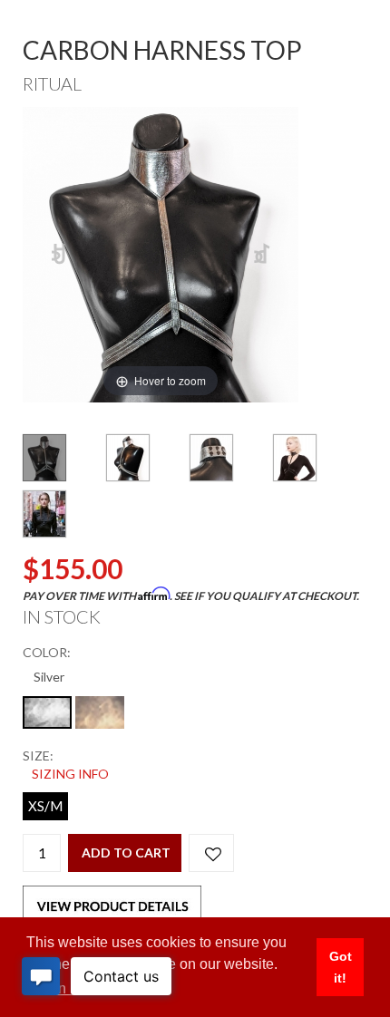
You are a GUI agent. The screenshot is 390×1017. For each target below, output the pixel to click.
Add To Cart (126, 852)
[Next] (262, 255)
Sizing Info (70, 773)
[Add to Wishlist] (211, 853)
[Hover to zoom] (160, 253)
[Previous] (59, 255)
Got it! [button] (340, 967)
